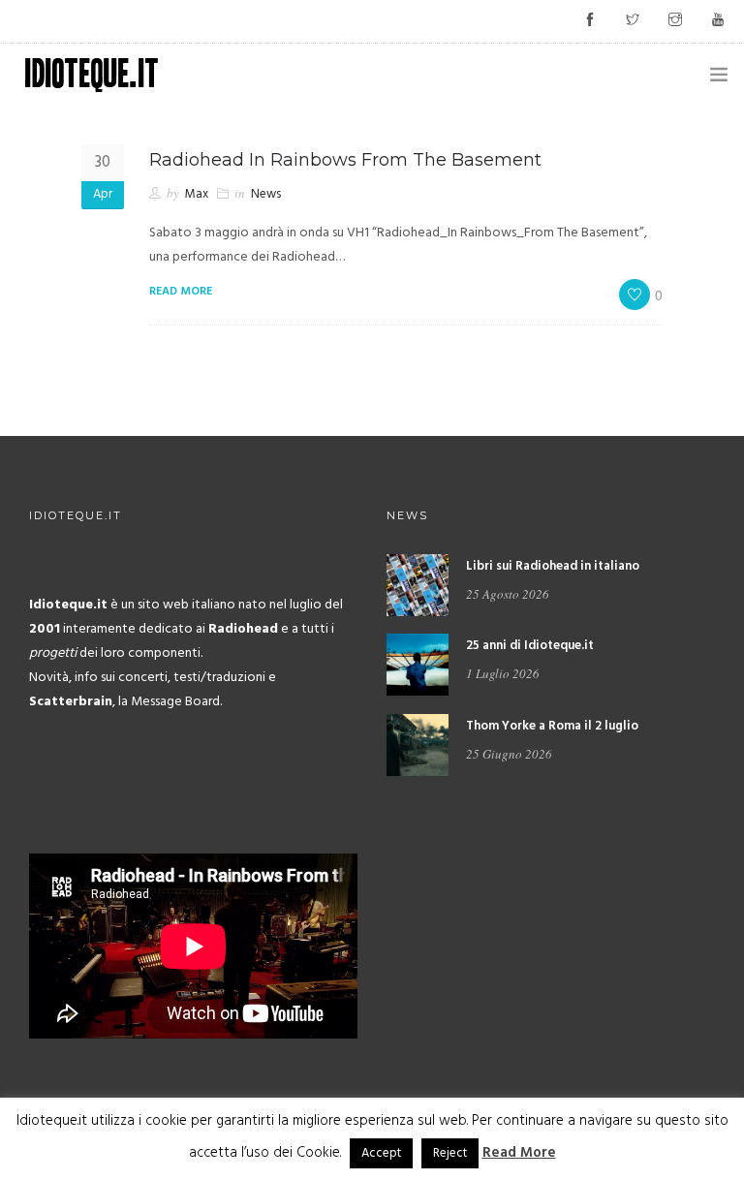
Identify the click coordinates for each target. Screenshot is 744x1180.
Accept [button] (381, 1153)
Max (196, 194)
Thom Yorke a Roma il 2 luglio (552, 726)
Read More (519, 1152)
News (266, 194)
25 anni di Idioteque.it (530, 646)
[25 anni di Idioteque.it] (418, 665)
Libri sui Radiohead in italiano (552, 566)
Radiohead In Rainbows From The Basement (345, 160)
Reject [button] (450, 1153)
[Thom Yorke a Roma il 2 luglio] (418, 744)
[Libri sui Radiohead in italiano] (418, 585)
